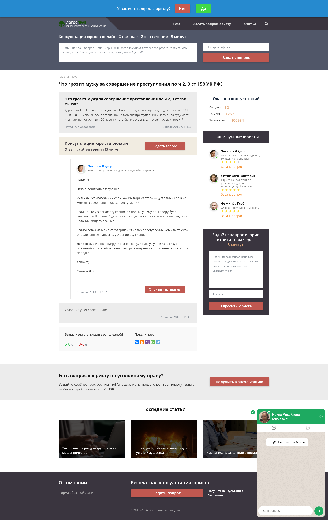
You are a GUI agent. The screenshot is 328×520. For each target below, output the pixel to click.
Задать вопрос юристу (212, 24)
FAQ (176, 24)
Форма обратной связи (76, 493)
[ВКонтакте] (137, 342)
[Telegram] (158, 342)
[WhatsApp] (153, 342)
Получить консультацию (239, 381)
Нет (182, 8)
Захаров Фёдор (100, 166)
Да (203, 8)
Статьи (250, 24)
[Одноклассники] (142, 342)
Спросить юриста (167, 289)
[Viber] (147, 342)
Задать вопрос (236, 57)
